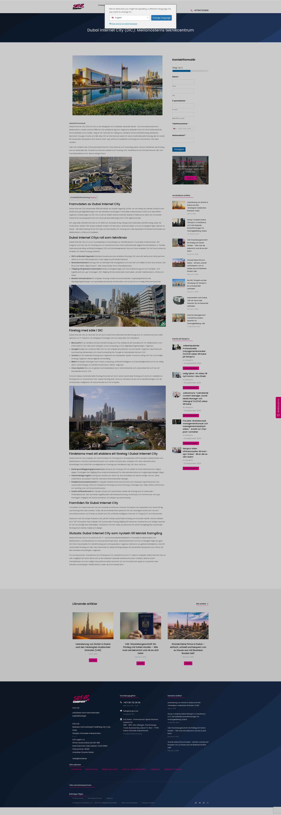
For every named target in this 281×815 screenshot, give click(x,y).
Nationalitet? (179, 135)
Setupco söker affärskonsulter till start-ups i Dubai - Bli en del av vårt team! (195, 452)
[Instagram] (208, 803)
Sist (173, 95)
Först (174, 86)
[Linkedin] (204, 803)
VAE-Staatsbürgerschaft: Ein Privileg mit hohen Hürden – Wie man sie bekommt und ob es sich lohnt (140, 649)
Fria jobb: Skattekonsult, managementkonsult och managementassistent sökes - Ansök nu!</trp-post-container (195, 426)
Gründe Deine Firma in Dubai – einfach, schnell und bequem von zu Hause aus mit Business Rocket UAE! (188, 649)
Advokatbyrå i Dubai (95, 798)
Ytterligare (179, 149)
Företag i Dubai (77, 798)
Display (93, 197)
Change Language (161, 17)
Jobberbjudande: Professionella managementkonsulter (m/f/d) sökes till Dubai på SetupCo (194, 351)
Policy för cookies (148, 803)
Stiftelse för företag (173, 769)
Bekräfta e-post (178, 118)
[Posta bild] (176, 347)
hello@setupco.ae (130, 711)
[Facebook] (196, 803)
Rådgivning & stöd (109, 769)
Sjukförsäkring (92, 769)
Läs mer (93, 660)
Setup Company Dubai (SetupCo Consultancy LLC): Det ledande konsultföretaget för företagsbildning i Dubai (186, 717)
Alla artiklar (201, 604)
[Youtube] (200, 803)
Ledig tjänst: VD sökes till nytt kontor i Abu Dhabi (195, 375)
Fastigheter (155, 769)
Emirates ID (76, 769)
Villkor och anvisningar (130, 803)
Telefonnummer (180, 124)
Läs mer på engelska (190, 368)
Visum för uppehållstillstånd (134, 769)
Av (188, 360)
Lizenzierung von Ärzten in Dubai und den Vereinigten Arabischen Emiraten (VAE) (93, 647)
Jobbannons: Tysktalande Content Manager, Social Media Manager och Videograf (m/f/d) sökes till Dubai (195, 398)
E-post (174, 110)
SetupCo (110, 798)
